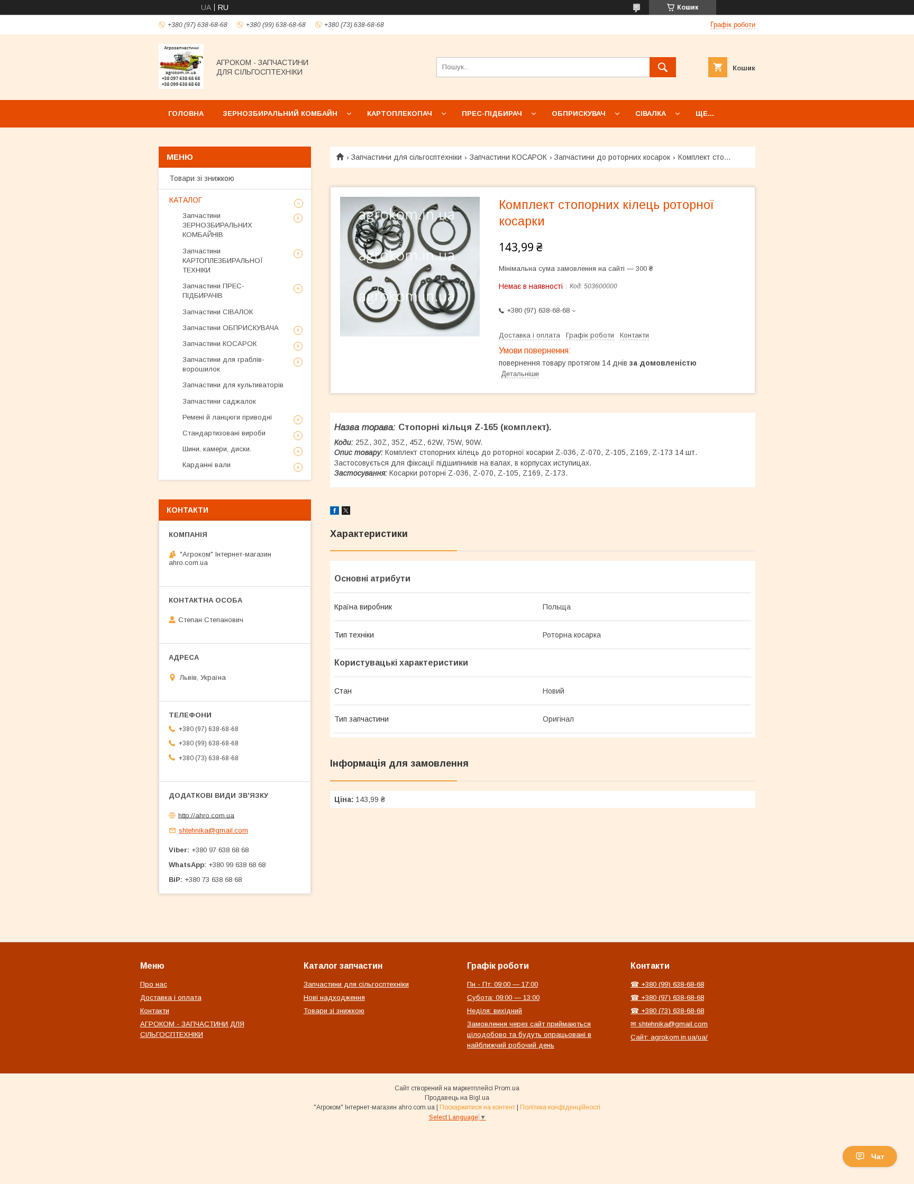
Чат (877, 1156)
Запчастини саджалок (219, 401)
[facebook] (334, 512)
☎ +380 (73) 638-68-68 (667, 1011)
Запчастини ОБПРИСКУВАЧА (230, 328)
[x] (346, 512)
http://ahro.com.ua (206, 815)
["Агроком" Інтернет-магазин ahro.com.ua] (181, 86)
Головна (186, 113)
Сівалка (650, 113)
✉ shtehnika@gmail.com (669, 1024)
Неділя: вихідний (494, 1011)
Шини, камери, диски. (216, 449)
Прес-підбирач (492, 113)
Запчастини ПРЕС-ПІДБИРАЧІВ (213, 290)
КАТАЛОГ (185, 200)
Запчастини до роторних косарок (612, 157)
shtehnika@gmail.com (213, 830)
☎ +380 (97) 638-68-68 (667, 997)
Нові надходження (334, 997)
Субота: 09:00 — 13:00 (503, 997)
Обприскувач (579, 113)
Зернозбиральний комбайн (280, 113)
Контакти (154, 1011)
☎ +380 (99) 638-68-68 (667, 984)
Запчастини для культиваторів (233, 385)
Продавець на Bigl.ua (457, 1097)
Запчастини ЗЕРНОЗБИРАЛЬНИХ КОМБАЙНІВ (217, 225)
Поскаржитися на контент (477, 1107)
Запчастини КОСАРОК (508, 157)
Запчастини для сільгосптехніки (406, 157)
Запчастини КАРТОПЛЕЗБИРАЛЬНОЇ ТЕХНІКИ (222, 260)
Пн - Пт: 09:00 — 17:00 (502, 984)
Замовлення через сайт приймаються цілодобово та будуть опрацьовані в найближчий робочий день (529, 1034)
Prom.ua (507, 1088)
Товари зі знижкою (201, 178)
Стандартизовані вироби (224, 433)
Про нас (153, 984)
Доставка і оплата (171, 997)
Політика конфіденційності (560, 1107)
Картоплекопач (399, 113)
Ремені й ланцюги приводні (227, 417)
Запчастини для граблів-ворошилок (223, 364)
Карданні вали (206, 465)
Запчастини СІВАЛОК (217, 312)
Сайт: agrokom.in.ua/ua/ (669, 1037)
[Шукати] (663, 67)
